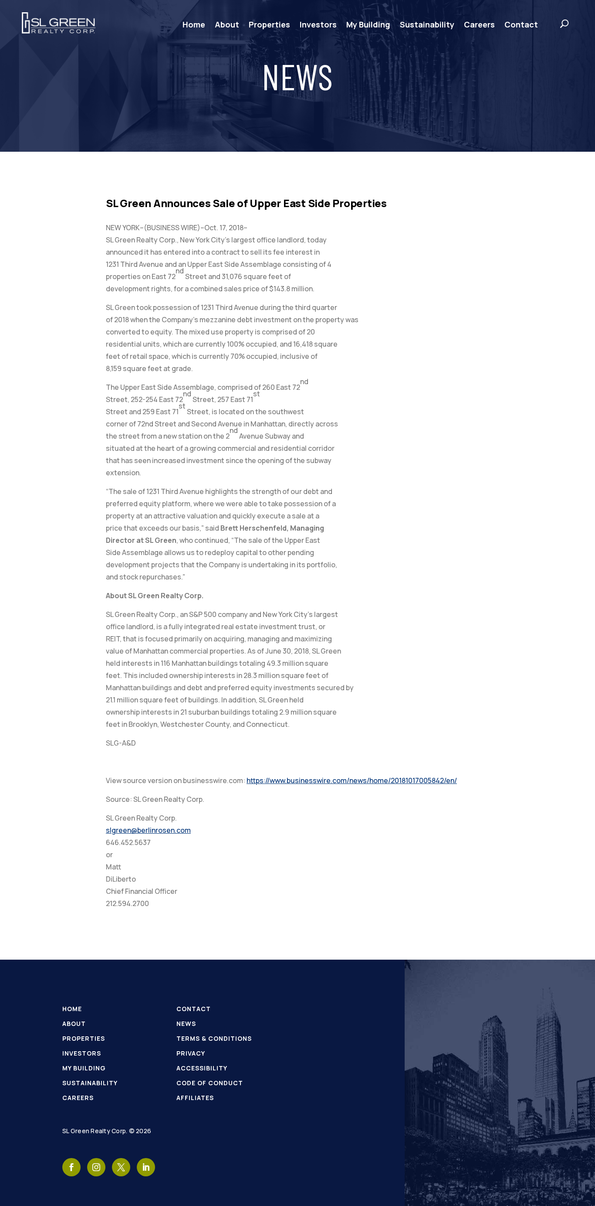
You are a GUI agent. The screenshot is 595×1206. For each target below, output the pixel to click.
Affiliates (195, 1098)
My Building (368, 24)
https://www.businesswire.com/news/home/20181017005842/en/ (352, 780)
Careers (479, 24)
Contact (521, 24)
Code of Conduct (209, 1083)
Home (194, 24)
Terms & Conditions (214, 1038)
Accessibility (201, 1068)
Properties (269, 24)
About (227, 24)
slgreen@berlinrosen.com (148, 830)
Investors (318, 24)
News (186, 1023)
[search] (555, 23)
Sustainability (427, 24)
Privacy (190, 1053)
